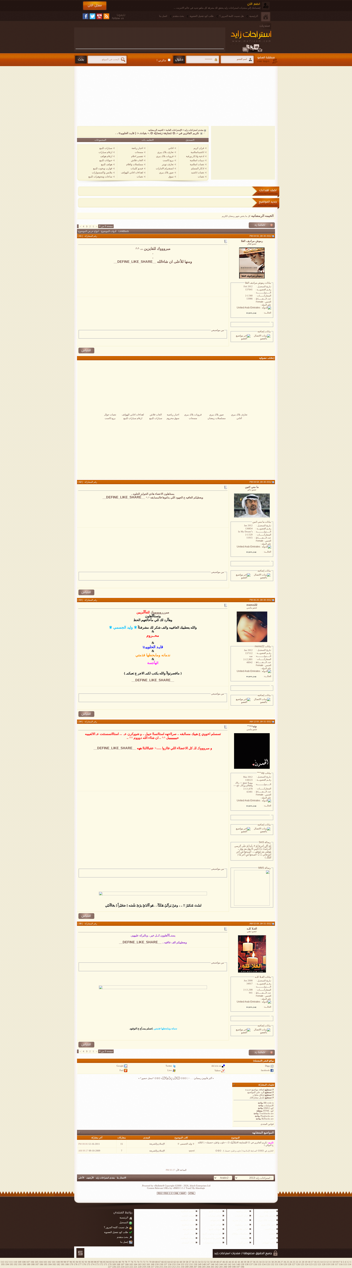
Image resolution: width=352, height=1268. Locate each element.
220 (140, 1267)
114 (349, 1264)
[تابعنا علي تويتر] (92, 16)
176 (84, 1264)
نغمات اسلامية (197, 164)
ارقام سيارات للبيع (132, 418)
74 (138, 1262)
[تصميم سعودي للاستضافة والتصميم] (80, 1253)
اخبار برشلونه (242, 1224)
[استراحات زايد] (255, 38)
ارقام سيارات (105, 152)
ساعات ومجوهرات (212, 1242)
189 (28, 1264)
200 (225, 1267)
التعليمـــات (148, 140)
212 (174, 1267)
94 (77, 1262)
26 (285, 1262)
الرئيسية (253, 16)
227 (110, 1267)
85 (104, 1262)
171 (105, 1264)
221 (135, 1267)
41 (239, 1262)
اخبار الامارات (242, 1215)
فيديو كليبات (137, 168)
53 (202, 1262)
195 (3, 1264)
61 (178, 1262)
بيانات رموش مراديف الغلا (258, 282)
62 (175, 1262)
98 (65, 1262)
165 (131, 1264)
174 (93, 1264)
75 (135, 1262)
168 (118, 1264)
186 (41, 1264)
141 (234, 1264)
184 (50, 1264)
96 (71, 1262)
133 (268, 1264)
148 (204, 1264)
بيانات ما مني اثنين (261, 521)
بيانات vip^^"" (264, 773)
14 (321, 1262)
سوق (171, 176)
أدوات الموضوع (108, 231)
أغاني (239, 418)
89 (92, 1262)
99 (61, 1262)
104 (41, 1262)
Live (169, 1070)
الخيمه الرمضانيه (155, 130)
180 (67, 1264)
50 (211, 1262)
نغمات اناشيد (197, 172)
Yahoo (217, 1070)
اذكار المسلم (197, 168)
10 (333, 1262)
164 (135, 1264)
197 (238, 1267)
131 (276, 1264)
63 (171, 1262)
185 (45, 1264)
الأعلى (81, 1177)
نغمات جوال (110, 414)
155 (174, 1264)
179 (71, 1264)
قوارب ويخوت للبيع (102, 168)
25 (288, 1262)
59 (184, 1262)
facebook (265, 1070)
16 (315, 1262)
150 (195, 1264)
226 (114, 1267)
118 (332, 1264)
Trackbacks (264, 1113)
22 (297, 1262)
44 (230, 1262)
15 (318, 1262)
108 (24, 1262)
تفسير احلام (137, 156)
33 (263, 1262)
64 (168, 1262)
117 (336, 1264)
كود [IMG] (269, 1108)
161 (148, 1264)
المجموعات (100, 140)
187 (37, 1264)
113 (2, 1262)
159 (157, 1264)
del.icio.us (216, 1065)
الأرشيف (90, 1177)
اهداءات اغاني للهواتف (132, 172)
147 (208, 1264)
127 (294, 1264)
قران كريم (199, 148)
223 (127, 1267)
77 (129, 1262)
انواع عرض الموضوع (88, 231)
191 (20, 1264)
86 (101, 1262)
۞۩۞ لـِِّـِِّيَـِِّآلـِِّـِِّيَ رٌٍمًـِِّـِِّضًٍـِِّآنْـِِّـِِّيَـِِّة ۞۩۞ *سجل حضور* (163, 1078)
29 (275, 1262)
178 (75, 1264)
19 (306, 1262)
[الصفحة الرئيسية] (266, 16)
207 (195, 1267)
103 (45, 1262)
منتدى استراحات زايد (194, 130)
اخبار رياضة (137, 148)
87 (98, 1262)
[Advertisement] (150, 38)
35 (257, 1262)
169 (114, 1264)
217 (152, 1267)
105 (36, 1262)
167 (122, 1264)
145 (217, 1264)
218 (148, 1267)
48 (217, 1262)
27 (281, 1262)
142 (229, 1264)
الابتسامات (269, 1105)
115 (345, 1264)
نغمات (201, 176)
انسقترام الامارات (165, 168)
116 (341, 1264)
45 (227, 1262)
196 (242, 1267)
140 (238, 1264)
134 (264, 1264)
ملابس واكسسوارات (102, 172)
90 (89, 1262)
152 (187, 1264)
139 (242, 1264)
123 (311, 1264)
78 (126, 1262)
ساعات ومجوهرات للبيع (100, 176)
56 (193, 1262)
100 (58, 1262)
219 (144, 1267)
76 (132, 1262)
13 (324, 1262)
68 (156, 1262)
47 (220, 1262)
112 (7, 1262)
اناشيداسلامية (197, 152)
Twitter (169, 1065)
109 (19, 1262)
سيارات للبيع (105, 148)
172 (101, 1264)
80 (120, 1262)
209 (187, 1267)
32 (266, 1262)
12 (327, 1262)
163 (140, 1264)
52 (205, 1262)
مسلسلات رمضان (217, 418)
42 (236, 1262)
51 (208, 1262)
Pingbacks (265, 1116)
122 (315, 1264)
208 (191, 1267)
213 (170, 1267)
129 (285, 1264)
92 (83, 1262)
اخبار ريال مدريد (240, 1220)
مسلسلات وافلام (134, 164)
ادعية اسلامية (188, 1224)
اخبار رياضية (173, 414)
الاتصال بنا (121, 1177)
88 (95, 1262)
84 (107, 1262)
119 (328, 1264)
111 (11, 1262)
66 (162, 1262)
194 (7, 1264)
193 (11, 1264)
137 (251, 1264)
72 (144, 1262)
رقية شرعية (189, 1229)
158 (161, 1264)
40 (242, 1262)
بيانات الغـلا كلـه (263, 976)
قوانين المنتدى (267, 1124)
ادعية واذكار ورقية (195, 156)
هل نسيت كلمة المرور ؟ (231, 16)
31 (269, 1262)
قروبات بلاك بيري (165, 156)
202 (217, 1267)
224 (122, 1267)
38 (248, 1262)
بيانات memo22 (263, 646)
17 (312, 1262)
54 (199, 1262)
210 (182, 1267)
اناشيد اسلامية (188, 1211)
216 (157, 1267)
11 (330, 1262)
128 (289, 1264)
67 (159, 1262)
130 (281, 1264)
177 (80, 1264)
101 (54, 1262)
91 (86, 1262)
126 (298, 1264)
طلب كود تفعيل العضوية (202, 16)
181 (63, 1264)
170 (110, 1264)
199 (229, 1267)
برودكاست (168, 160)
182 (58, 1264)
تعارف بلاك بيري (165, 152)
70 (150, 1262)
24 (291, 1262)
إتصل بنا (124, 1242)
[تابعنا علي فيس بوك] (85, 16)
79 (123, 1262)
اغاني (171, 148)
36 (254, 1262)
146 (212, 1264)
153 (182, 1264)
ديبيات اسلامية (197, 160)
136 (255, 1264)
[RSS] (106, 16)
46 (223, 1262)
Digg (267, 1065)
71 (147, 1262)
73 (141, 1262)
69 (153, 1262)
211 (178, 1267)
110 (15, 1262)
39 (245, 1262)
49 (214, 1262)
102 (49, 1262)
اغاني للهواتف (268, 1242)
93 (80, 1262)
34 (260, 1262)
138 (247, 1264)
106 (32, 1262)
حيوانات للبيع (105, 160)
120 (324, 1264)
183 (54, 1264)
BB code (268, 1103)
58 (187, 1262)
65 (165, 1262)
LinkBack (124, 231)
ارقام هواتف (106, 156)
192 (16, 1264)
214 (165, 1267)
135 (259, 1264)
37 (251, 1262)
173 (97, 1264)
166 (127, 1264)
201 (221, 1267)
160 (152, 1264)
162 (144, 1264)
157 (165, 1264)
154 (178, 1264)
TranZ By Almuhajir (195, 1188)
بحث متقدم (178, 16)
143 (225, 1264)
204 (208, 1267)
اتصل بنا (163, 16)
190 (24, 1264)
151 (191, 1264)
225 (118, 1267)
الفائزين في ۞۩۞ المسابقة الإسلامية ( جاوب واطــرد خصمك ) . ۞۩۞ (244, 1150)
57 (190, 1262)
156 (170, 1264)
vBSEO (176, 1188)
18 (309, 1262)
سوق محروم (173, 418)
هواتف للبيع (106, 164)
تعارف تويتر (168, 164)
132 (272, 1264)
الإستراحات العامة (174, 130)
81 (117, 1262)
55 (196, 1262)
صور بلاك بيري (166, 172)
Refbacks (266, 1118)
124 (306, 1264)
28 (278, 1262)
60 (181, 1262)
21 (300, 1262)
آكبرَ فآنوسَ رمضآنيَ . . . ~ (200, 1078)
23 (294, 1262)
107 (28, 1262)
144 (221, 1264)
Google (120, 1065)
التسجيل (190, 140)
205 (204, 1267)
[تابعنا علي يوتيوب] (99, 16)
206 (199, 1267)
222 (131, 1267)
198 (234, 1267)
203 (212, 1267)
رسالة (265, 842)
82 (113, 1262)
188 (33, 1264)
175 (88, 1264)
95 (74, 1262)
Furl (121, 1070)
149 (199, 1264)
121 (319, 1264)
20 (303, 1262)
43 (233, 1262)
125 (302, 1264)
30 (272, 1262)
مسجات (139, 152)
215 (161, 1267)
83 (110, 1262)
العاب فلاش (137, 160)
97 (68, 1262)
